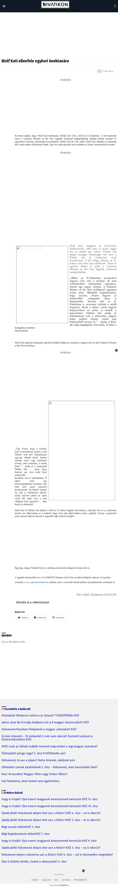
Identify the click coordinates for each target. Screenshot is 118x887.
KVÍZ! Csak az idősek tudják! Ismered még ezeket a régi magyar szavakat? (50, 746)
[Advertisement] (59, 35)
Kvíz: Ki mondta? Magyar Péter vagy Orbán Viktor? (34, 774)
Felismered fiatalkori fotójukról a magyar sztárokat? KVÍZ (39, 729)
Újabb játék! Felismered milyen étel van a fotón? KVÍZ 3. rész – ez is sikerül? (51, 820)
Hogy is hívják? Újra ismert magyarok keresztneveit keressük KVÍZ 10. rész (50, 806)
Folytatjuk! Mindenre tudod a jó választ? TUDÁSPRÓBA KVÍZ (40, 715)
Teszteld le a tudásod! (17, 709)
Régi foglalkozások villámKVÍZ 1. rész (26, 834)
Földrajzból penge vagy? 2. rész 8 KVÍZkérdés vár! (34, 753)
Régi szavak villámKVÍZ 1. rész (21, 827)
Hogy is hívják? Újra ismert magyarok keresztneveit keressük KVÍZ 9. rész (49, 841)
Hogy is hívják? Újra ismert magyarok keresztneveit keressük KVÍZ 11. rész (50, 799)
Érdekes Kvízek (13, 792)
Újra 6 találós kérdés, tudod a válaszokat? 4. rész (34, 861)
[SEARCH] (115, 6)
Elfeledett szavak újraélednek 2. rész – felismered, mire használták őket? (50, 767)
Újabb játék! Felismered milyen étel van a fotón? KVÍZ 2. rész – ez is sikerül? (51, 847)
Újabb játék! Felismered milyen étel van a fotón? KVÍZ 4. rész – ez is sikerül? (51, 813)
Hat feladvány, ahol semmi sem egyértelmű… (31, 781)
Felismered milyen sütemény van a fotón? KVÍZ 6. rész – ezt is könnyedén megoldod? (57, 854)
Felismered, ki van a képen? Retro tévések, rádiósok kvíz (38, 760)
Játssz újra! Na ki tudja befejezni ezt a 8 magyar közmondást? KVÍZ (45, 722)
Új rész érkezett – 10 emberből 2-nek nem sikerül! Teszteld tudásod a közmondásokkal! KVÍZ (47, 738)
